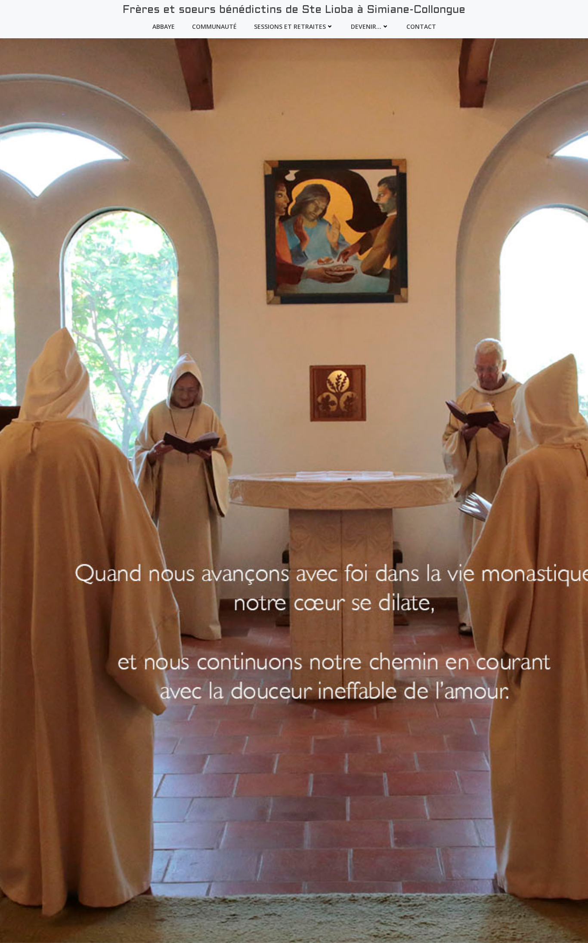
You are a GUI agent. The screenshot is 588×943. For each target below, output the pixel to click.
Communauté (214, 26)
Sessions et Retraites (290, 26)
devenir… (366, 26)
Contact (421, 26)
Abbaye (163, 26)
